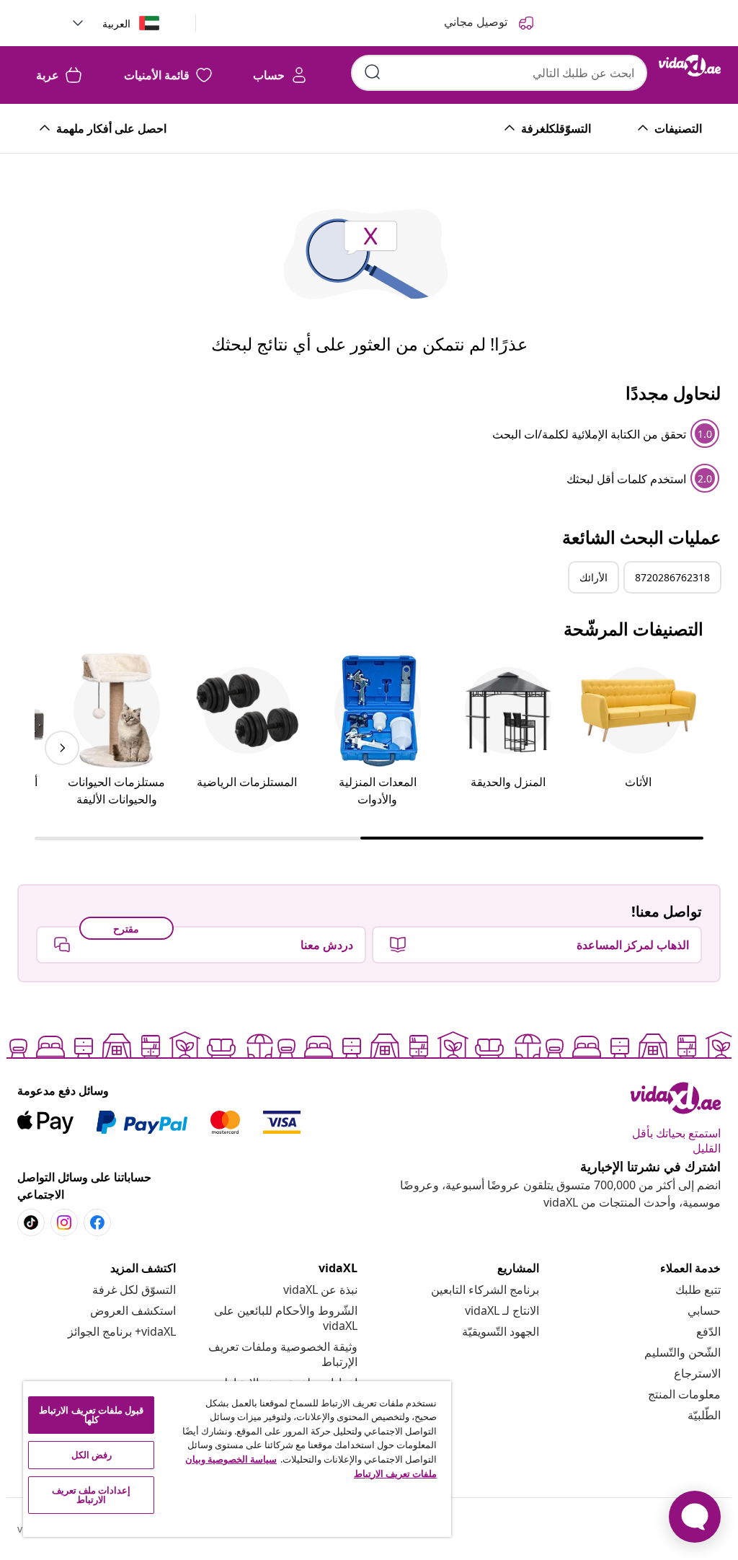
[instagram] (64, 1222)
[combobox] (499, 73)
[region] (237, 1459)
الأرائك (593, 577)
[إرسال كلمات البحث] (372, 72)
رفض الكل (91, 1454)
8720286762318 (672, 577)
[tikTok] (31, 1222)
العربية (116, 23)
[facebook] (97, 1222)
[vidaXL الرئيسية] (690, 65)
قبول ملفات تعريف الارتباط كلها (91, 1414)
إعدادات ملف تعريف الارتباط (91, 1495)
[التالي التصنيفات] (62, 748)
